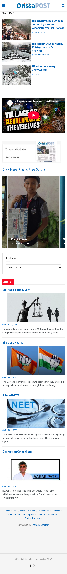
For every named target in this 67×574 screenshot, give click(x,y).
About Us (41, 514)
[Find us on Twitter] (34, 566)
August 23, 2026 (10, 486)
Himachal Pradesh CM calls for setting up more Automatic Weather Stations (48, 24)
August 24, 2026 (10, 430)
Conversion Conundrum (17, 451)
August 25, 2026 (10, 377)
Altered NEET (10, 395)
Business (56, 511)
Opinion (21, 514)
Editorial (12, 514)
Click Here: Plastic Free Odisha (23, 169)
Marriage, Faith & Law (15, 289)
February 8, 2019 (40, 74)
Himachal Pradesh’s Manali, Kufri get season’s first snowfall (47, 47)
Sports (31, 514)
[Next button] (62, 212)
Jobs (39, 518)
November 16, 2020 (41, 55)
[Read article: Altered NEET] (36, 413)
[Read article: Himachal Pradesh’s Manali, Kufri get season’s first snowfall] (16, 52)
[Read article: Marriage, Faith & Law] (36, 307)
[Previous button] (4, 212)
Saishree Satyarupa (23, 239)
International (43, 511)
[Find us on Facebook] (30, 566)
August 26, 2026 (10, 325)
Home (7, 511)
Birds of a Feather (13, 342)
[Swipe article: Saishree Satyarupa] (33, 212)
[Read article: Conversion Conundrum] (36, 469)
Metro (22, 511)
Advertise (52, 514)
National (32, 511)
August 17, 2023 (40, 32)
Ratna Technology (40, 525)
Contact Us (30, 518)
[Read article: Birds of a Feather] (36, 360)
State (15, 511)
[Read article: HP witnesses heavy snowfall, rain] (16, 75)
